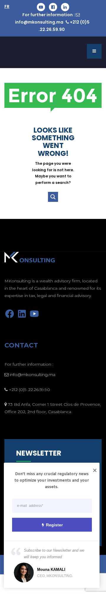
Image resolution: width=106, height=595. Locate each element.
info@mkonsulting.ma (39, 22)
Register (54, 525)
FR (6, 6)
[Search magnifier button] (53, 197)
